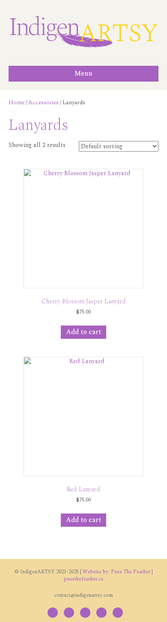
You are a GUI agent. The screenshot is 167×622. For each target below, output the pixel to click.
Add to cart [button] (83, 332)
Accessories (43, 102)
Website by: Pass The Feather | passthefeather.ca (108, 575)
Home (16, 102)
